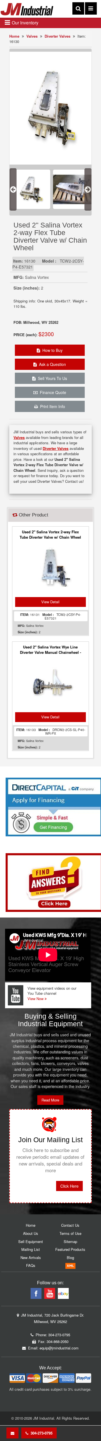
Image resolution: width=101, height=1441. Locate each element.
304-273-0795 (40, 1433)
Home (14, 36)
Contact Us (70, 1225)
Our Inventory (24, 22)
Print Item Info (51, 406)
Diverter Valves (57, 36)
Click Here (69, 1186)
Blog (70, 1257)
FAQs (30, 1265)
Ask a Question (51, 364)
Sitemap (70, 1241)
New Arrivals (30, 1257)
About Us (30, 1233)
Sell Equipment (30, 1241)
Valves (32, 36)
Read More (50, 1100)
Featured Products (70, 1249)
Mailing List (30, 1249)
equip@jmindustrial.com (59, 1348)
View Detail (50, 601)
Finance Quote (52, 392)
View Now (36, 998)
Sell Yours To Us (51, 378)
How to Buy (51, 350)
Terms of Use (70, 1233)
